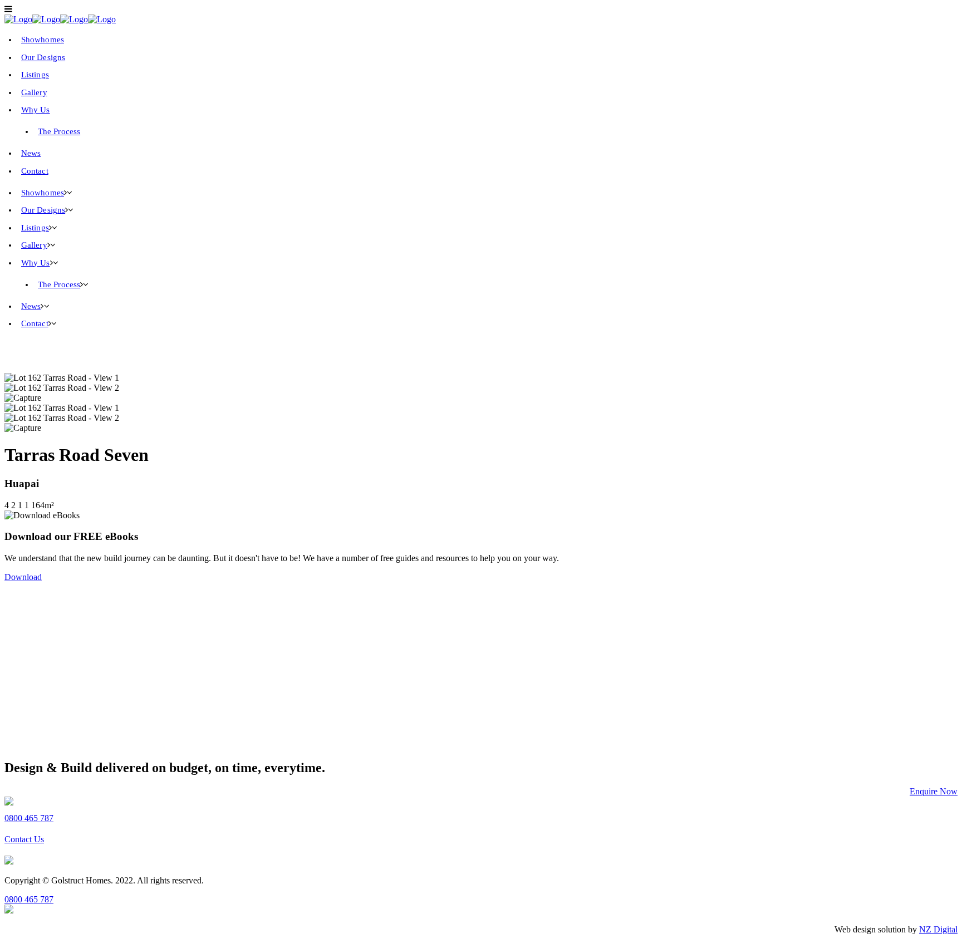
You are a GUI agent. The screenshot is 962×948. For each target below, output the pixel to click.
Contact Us (24, 839)
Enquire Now (934, 791)
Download (23, 577)
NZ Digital (938, 929)
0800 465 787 (28, 818)
